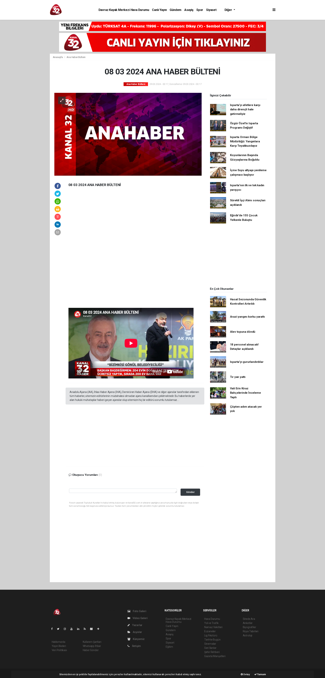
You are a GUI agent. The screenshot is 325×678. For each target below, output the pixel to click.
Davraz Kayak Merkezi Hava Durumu (124, 10)
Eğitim (169, 646)
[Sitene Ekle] (99, 628)
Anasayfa (58, 57)
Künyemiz (138, 639)
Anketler (248, 623)
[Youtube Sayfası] (73, 628)
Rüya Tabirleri (250, 631)
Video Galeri (139, 618)
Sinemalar (210, 643)
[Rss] (86, 628)
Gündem (175, 10)
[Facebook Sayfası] (53, 628)
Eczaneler (210, 631)
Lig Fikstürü (210, 635)
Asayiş (188, 10)
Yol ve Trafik (211, 623)
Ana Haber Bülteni (76, 57)
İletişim (136, 645)
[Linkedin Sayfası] (79, 628)
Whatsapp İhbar (92, 645)
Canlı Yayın (159, 10)
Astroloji (247, 635)
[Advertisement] (24, 77)
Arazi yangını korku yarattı (247, 316)
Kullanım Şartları (92, 641)
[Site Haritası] (93, 628)
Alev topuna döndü (242, 331)
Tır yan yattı (238, 377)
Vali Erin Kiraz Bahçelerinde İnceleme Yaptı (245, 393)
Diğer (229, 10)
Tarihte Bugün (212, 639)
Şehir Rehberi (212, 652)
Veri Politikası (59, 650)
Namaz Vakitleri (213, 627)
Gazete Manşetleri (215, 656)
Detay (246, 674)
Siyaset (211, 10)
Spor (199, 10)
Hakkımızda (58, 641)
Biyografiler (249, 627)
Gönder (190, 492)
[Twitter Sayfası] (59, 628)
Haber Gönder (91, 650)
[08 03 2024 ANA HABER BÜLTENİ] (128, 134)
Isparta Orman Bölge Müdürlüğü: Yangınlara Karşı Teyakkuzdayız (245, 141)
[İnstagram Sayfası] (66, 628)
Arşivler (137, 632)
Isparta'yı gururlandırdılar (246, 362)
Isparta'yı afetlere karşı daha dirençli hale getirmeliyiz (245, 109)
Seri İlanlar (210, 647)
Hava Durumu (212, 618)
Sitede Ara (249, 618)
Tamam (261, 674)
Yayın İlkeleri (59, 645)
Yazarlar (137, 625)
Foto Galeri (139, 611)
